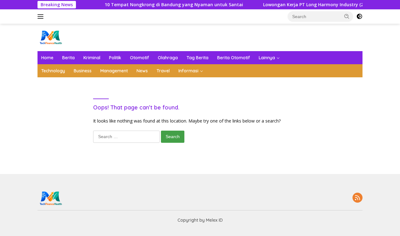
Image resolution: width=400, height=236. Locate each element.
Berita (68, 57)
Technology (53, 71)
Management (114, 71)
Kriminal (91, 57)
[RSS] (357, 198)
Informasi (188, 71)
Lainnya (267, 57)
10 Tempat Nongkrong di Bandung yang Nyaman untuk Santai (171, 4)
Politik (115, 57)
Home (47, 57)
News (142, 71)
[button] (347, 16)
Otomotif (139, 57)
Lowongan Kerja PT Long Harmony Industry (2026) (314, 4)
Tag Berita (197, 57)
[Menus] (42, 16)
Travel (163, 71)
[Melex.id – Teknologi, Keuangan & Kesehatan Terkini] (63, 37)
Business (83, 71)
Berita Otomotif (233, 57)
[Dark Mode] (359, 16)
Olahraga (168, 57)
